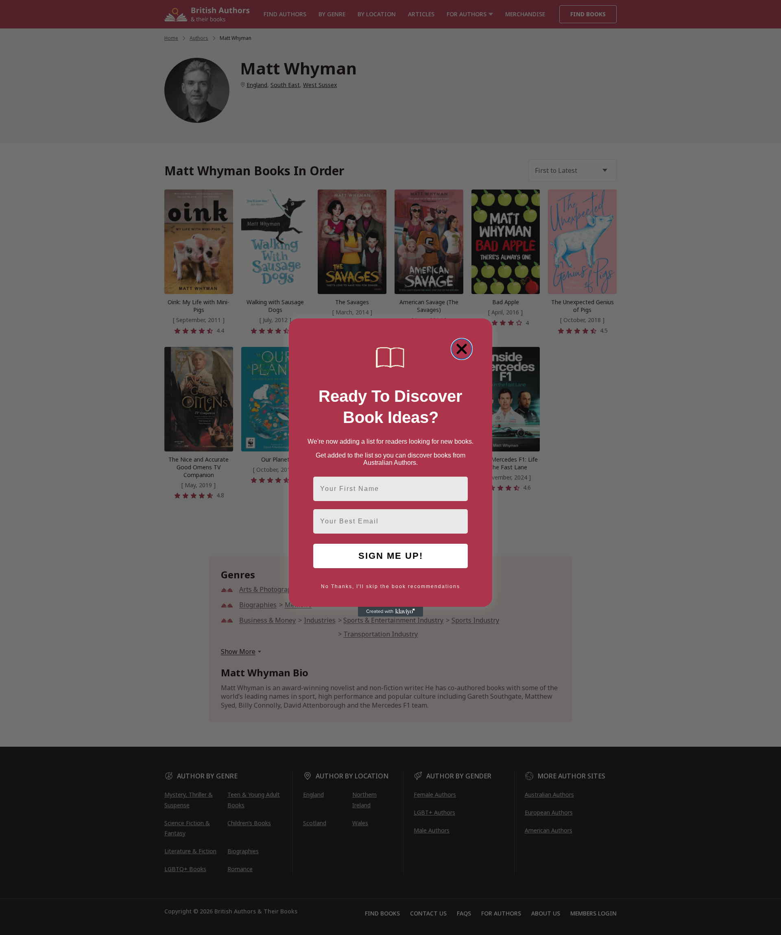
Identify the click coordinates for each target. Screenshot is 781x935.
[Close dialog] (462, 349)
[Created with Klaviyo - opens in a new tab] (390, 612)
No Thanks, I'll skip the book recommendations (390, 586)
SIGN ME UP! (390, 556)
